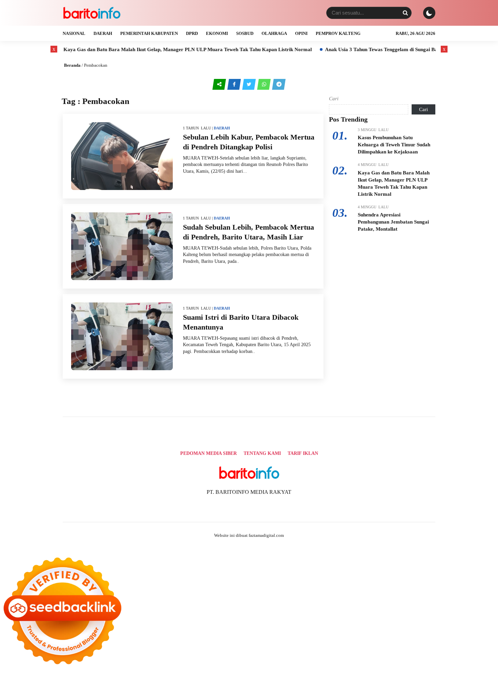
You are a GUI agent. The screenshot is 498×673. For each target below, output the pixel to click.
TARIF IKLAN (303, 453)
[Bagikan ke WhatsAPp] (264, 84)
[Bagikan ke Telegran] (279, 84)
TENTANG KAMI (262, 453)
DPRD (192, 33)
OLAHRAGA (274, 33)
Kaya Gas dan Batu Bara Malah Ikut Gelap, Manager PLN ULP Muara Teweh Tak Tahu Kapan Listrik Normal (165, 49)
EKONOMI (217, 33)
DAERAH (103, 33)
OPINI (301, 33)
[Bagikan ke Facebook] (234, 84)
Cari (333, 98)
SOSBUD (244, 33)
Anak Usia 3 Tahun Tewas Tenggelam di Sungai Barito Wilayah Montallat (384, 49)
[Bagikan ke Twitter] (249, 84)
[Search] (405, 13)
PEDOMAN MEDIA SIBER (208, 453)
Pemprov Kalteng (338, 33)
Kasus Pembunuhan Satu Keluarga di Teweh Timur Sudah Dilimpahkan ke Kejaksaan (394, 144)
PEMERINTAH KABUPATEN (149, 33)
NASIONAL (74, 33)
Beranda (72, 65)
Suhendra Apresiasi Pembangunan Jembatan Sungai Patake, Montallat (393, 222)
